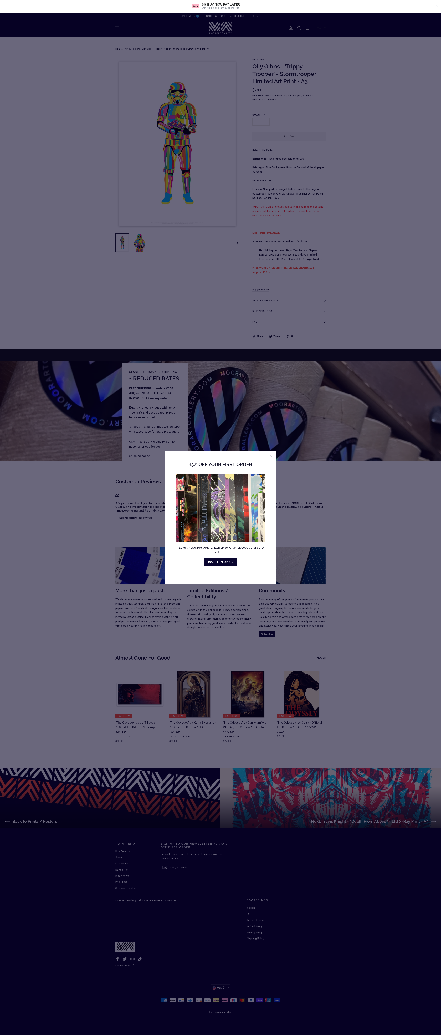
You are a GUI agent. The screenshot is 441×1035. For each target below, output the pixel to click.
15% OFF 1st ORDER (220, 562)
